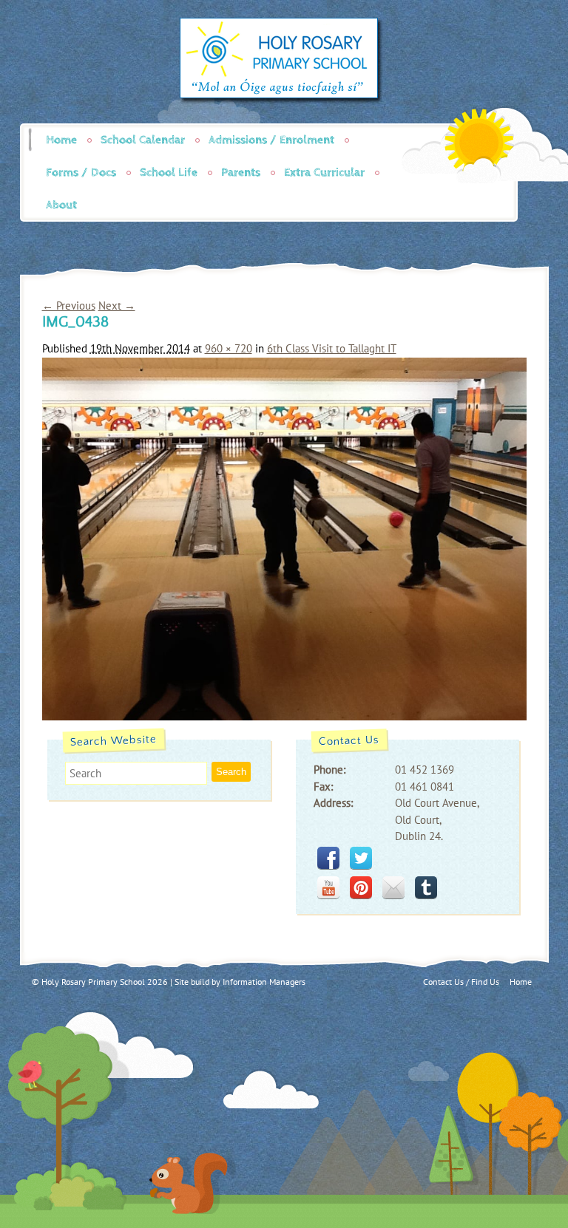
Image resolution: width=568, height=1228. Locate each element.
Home (61, 140)
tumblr (426, 887)
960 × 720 (228, 348)
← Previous (68, 306)
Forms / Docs (81, 173)
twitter (361, 858)
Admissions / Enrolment (271, 140)
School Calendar (143, 140)
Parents (240, 173)
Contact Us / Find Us (461, 981)
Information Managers (264, 981)
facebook (328, 858)
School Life (168, 173)
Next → (116, 306)
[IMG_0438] (284, 716)
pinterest (361, 887)
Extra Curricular (324, 173)
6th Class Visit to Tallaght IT (331, 348)
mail (393, 887)
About (61, 205)
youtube (328, 887)
